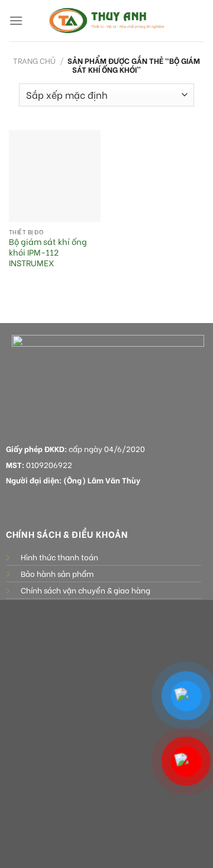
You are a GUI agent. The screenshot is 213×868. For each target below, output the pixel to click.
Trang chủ (34, 60)
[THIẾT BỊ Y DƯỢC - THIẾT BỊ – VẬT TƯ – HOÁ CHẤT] (106, 20)
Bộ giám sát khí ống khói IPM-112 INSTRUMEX (48, 252)
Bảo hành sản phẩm (57, 573)
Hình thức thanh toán (59, 556)
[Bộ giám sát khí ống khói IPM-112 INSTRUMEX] (55, 176)
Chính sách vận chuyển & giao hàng (85, 590)
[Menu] (16, 20)
